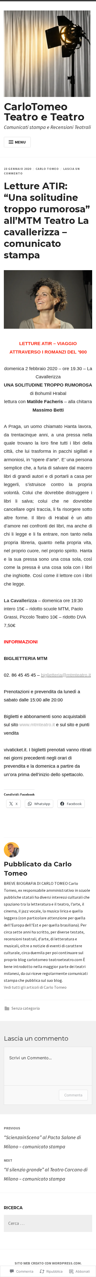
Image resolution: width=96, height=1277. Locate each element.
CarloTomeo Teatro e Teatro (44, 111)
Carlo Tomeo (47, 169)
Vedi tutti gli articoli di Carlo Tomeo (35, 987)
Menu (20, 142)
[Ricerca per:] (48, 1223)
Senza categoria (26, 1008)
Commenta (73, 1095)
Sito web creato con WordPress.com (48, 1263)
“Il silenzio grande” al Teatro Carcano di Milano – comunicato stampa (46, 1170)
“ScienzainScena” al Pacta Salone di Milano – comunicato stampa (42, 1138)
